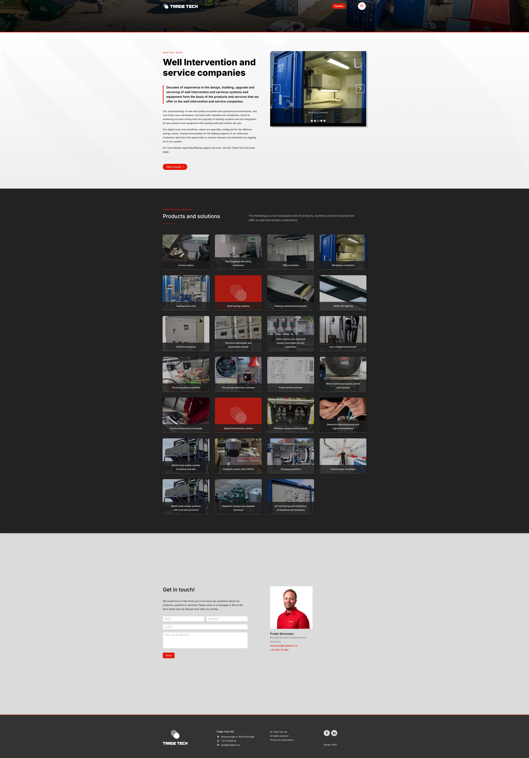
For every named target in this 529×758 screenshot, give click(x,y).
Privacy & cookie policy (282, 740)
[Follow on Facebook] (327, 733)
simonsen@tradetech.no (284, 645)
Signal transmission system (238, 428)
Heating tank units (186, 306)
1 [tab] (312, 121)
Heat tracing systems (238, 306)
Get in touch (174, 166)
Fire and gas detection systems (238, 387)
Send (169, 655)
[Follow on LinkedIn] (334, 733)
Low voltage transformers (343, 346)
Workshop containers (343, 265)
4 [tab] (321, 121)
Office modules (291, 265)
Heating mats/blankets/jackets (291, 306)
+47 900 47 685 (279, 649)
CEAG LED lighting (343, 306)
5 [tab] (324, 121)
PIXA (334, 744)
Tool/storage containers (343, 469)
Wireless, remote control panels (290, 428)
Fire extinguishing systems (186, 387)
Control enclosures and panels (186, 428)
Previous (276, 89)
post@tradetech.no (230, 745)
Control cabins (186, 265)
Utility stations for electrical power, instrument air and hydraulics (290, 343)
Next (360, 89)
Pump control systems (291, 387)
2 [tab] (315, 121)
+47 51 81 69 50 (228, 741)
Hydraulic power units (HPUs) (238, 469)
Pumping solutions (291, 469)
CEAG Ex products (186, 346)
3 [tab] (318, 121)
